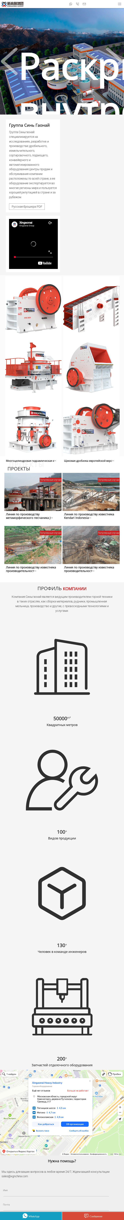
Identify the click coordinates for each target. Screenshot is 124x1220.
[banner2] (62, 110)
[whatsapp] (70, 4)
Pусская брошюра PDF (27, 206)
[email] (84, 4)
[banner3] (67, 110)
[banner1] (56, 110)
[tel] (77, 4)
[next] (114, 61)
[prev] (9, 61)
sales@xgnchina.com (15, 1176)
